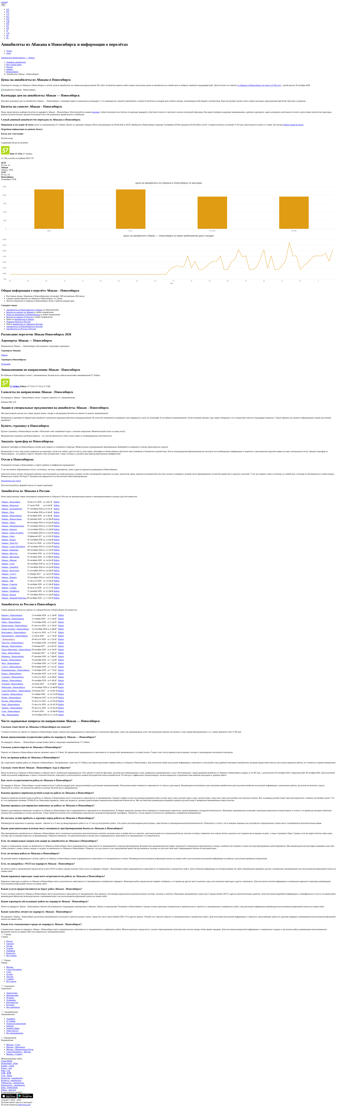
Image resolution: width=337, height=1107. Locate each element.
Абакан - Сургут (8, 574)
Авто (8, 53)
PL (7, 38)
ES (7, 26)
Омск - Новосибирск (10, 653)
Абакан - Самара (8, 588)
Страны (7, 934)
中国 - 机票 (6, 1073)
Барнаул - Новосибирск (11, 615)
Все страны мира (14, 64)
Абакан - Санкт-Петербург (13, 546)
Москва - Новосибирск (11, 646)
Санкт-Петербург (14, 969)
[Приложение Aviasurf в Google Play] (25, 1097)
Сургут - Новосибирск (11, 667)
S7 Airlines (11, 1021)
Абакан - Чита (7, 512)
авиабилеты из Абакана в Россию (28, 324)
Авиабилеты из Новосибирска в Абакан (24, 310)
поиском (95, 112)
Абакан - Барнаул (9, 529)
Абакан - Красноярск (10, 502)
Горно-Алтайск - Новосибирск (15, 629)
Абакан (9, 69)
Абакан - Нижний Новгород (14, 598)
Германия (10, 951)
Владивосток (12, 1002)
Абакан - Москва (9, 560)
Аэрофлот (10, 1019)
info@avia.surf (24, 1105)
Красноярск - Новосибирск (13, 632)
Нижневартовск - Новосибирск (15, 670)
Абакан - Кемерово (9, 550)
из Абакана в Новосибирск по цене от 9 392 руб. (259, 85)
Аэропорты (9, 986)
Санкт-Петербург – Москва (18, 1052)
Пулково (10, 998)
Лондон (9, 976)
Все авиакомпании (14, 1033)
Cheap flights (6, 1061)
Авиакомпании (11, 1012)
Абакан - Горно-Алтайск (12, 533)
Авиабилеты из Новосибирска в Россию (24, 326)
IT (7, 31)
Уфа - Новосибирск (10, 715)
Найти (57, 502)
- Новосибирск (8, 639)
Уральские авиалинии (16, 1023)
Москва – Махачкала (15, 1047)
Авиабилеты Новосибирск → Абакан (18, 58)
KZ (7, 9)
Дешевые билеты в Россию (18, 322)
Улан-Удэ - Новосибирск (12, 643)
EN (7, 19)
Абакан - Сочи (7, 564)
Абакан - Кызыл (8, 540)
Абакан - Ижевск (9, 577)
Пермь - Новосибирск (11, 697)
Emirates (10, 1026)
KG (7, 16)
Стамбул (10, 979)
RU (3, 5)
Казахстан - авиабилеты (12, 1078)
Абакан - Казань (8, 594)
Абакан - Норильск (10, 505)
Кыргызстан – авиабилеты (13, 1085)
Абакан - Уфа (7, 581)
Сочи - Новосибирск (10, 711)
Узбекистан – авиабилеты (12, 1083)
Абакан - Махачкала (10, 557)
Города (7, 960)
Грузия (9, 946)
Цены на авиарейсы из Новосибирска (23, 314)
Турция (9, 948)
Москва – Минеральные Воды (19, 1049)
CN (7, 33)
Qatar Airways (12, 1031)
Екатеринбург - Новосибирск (14, 636)
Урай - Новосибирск (10, 704)
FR (7, 28)
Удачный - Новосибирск (12, 684)
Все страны (11, 955)
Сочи (8, 972)
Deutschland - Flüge (9, 1063)
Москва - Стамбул (14, 1054)
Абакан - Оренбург (9, 567)
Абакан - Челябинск (10, 591)
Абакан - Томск (8, 522)
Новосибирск (12, 72)
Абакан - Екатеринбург (11, 509)
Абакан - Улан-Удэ (9, 543)
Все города (11, 981)
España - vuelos (7, 1066)
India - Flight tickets (9, 1087)
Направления (10, 1038)
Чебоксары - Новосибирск (13, 687)
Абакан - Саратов (9, 584)
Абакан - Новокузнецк (11, 519)
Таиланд (10, 943)
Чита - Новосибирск (10, 663)
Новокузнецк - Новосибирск (14, 625)
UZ (7, 14)
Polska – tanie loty (8, 1090)
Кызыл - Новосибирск (11, 673)
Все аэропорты (13, 1007)
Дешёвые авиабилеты (16, 62)
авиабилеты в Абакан (24, 319)
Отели (9, 51)
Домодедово (11, 993)
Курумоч (10, 1005)
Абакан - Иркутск (9, 553)
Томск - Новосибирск (11, 622)
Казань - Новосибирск (11, 660)
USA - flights (6, 1076)
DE (7, 24)
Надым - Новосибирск (11, 701)
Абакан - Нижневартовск (12, 526)
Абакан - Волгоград (10, 570)
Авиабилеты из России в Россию (21, 329)
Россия (9, 67)
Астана (9, 974)
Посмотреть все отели (11, 481)
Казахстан (10, 953)
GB (7, 21)
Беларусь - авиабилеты (11, 1080)
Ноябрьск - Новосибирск (12, 656)
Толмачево (11, 1000)
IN (7, 35)
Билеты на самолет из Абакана (20, 312)
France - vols (6, 1068)
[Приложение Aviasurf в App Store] (9, 1097)
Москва (9, 967)
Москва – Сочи (13, 1045)
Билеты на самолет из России (19, 317)
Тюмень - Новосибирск (11, 708)
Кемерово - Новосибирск (12, 619)
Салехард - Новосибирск (12, 677)
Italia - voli (5, 1070)
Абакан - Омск (8, 536)
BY (7, 12)
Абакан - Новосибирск (11, 516)
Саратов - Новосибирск (12, 694)
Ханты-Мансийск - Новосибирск (16, 649)
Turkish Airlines (13, 1028)
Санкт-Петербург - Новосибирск (16, 691)
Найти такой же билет (293, 125)
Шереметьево (12, 995)
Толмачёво (6, 364)
